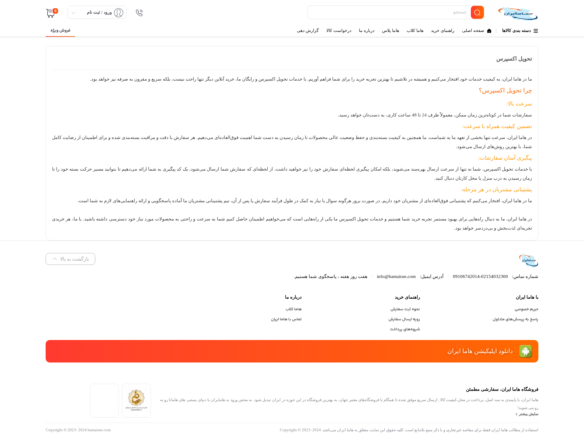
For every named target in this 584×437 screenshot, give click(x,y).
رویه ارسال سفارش (404, 319)
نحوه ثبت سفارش (405, 309)
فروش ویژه (60, 30)
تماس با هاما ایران (286, 319)
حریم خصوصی (526, 309)
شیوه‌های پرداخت (405, 329)
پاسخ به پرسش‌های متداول (515, 319)
